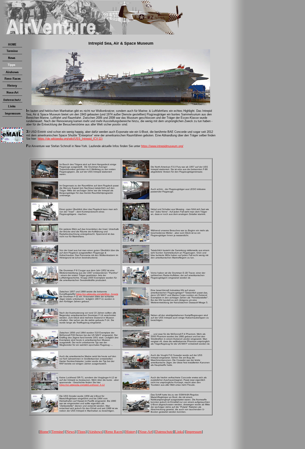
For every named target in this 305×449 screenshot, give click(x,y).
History (130, 432)
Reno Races (113, 432)
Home (44, 432)
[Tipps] (12, 67)
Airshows (95, 432)
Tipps (82, 432)
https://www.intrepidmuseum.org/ (162, 146)
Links (179, 432)
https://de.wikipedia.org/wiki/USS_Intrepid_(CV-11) (70, 138)
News (70, 432)
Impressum (194, 432)
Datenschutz (164, 432)
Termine (57, 432)
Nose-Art (145, 432)
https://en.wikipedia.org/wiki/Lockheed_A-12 (82, 385)
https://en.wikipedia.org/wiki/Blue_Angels (97, 294)
